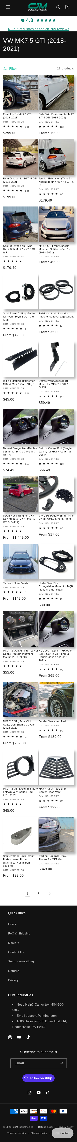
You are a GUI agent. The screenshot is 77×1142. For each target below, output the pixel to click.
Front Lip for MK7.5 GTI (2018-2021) (17, 116)
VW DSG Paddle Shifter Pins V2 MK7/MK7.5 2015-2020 (56, 517)
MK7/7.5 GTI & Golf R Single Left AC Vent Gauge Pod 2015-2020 (20, 792)
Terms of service (16, 1133)
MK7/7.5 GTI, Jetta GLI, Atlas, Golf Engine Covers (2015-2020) (19, 724)
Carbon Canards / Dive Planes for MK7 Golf (53, 858)
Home (12, 924)
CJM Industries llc (23, 1126)
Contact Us (16, 952)
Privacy (13, 980)
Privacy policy (66, 1127)
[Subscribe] (62, 1063)
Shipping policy (39, 1133)
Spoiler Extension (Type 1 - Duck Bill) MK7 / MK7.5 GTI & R (19, 249)
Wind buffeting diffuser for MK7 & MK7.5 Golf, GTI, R (19, 382)
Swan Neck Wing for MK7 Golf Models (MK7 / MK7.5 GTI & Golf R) (19, 519)
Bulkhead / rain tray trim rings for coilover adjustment (56, 315)
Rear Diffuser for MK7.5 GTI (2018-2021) (20, 180)
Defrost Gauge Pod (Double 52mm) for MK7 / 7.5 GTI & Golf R (20, 451)
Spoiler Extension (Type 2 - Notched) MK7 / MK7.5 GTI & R (56, 181)
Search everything (21, 961)
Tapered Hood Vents (15, 583)
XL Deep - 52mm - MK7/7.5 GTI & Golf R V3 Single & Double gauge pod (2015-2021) (55, 655)
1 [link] (27, 893)
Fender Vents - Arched (52, 721)
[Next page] (49, 893)
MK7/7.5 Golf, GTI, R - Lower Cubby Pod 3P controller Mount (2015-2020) (20, 654)
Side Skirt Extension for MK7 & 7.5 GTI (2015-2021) (56, 116)
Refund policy (46, 1127)
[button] (8, 7)
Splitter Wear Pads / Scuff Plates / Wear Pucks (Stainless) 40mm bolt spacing (18, 861)
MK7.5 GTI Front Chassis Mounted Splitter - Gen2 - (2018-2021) (54, 249)
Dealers (13, 942)
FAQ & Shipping (19, 933)
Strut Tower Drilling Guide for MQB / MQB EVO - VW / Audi (19, 316)
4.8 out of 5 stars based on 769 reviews (38, 29)
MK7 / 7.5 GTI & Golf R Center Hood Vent (52, 790)
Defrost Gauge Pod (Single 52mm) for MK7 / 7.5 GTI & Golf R (55, 451)
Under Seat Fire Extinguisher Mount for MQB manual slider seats (56, 586)
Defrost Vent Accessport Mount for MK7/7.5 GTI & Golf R (54, 384)
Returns (13, 971)
